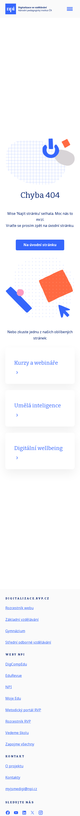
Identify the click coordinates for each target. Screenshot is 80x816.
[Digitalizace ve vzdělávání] (28, 9)
